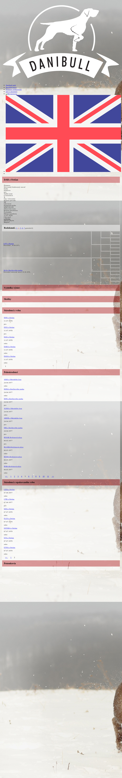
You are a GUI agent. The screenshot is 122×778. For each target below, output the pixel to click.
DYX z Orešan (9, 327)
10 (44, 476)
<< (6, 476)
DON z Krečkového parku (13, 399)
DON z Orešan (9, 318)
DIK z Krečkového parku (13, 428)
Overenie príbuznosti (14, 89)
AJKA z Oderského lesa (12, 379)
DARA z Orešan (9, 347)
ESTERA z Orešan (10, 528)
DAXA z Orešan (9, 356)
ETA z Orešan (9, 538)
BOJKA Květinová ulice (13, 457)
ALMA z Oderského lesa (13, 408)
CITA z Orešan (9, 489)
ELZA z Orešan (9, 518)
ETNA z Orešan (9, 547)
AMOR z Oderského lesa (13, 418)
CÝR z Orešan (9, 499)
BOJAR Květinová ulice (13, 437)
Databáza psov (11, 87)
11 (48, 476)
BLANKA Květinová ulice (13, 447)
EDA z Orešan (9, 509)
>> (53, 476)
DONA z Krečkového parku (14, 389)
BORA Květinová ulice (12, 466)
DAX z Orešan (9, 337)
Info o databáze (11, 92)
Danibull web (11, 85)
